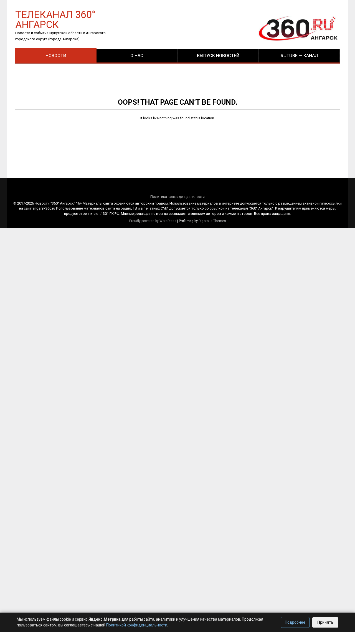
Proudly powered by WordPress (152, 221)
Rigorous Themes (212, 221)
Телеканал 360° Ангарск (55, 19)
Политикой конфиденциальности (136, 625)
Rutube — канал (299, 55)
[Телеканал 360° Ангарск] (294, 28)
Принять (325, 622)
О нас (136, 55)
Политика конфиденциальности (177, 197)
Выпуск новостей (218, 55)
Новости (55, 55)
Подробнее (295, 622)
